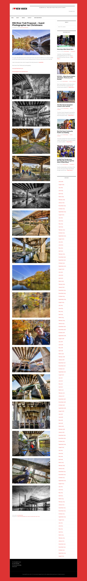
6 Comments (73, 51)
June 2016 (61, 417)
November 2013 (62, 510)
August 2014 (61, 483)
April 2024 (61, 226)
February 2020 (62, 284)
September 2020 (62, 266)
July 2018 (61, 341)
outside (31, 516)
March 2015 (61, 462)
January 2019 (61, 323)
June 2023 (61, 245)
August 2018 (61, 338)
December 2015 (62, 435)
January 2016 (61, 432)
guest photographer (21, 516)
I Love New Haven (20, 8)
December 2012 (62, 544)
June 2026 (61, 181)
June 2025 (61, 190)
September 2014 (62, 480)
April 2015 (61, 459)
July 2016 (61, 414)
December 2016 (62, 399)
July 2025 (61, 187)
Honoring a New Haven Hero (65, 49)
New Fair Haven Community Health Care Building (65, 131)
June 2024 (61, 220)
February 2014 (62, 501)
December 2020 (62, 260)
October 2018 (62, 332)
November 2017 (62, 365)
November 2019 (62, 293)
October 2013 (62, 513)
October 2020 (62, 263)
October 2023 (62, 232)
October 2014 (62, 477)
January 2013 (61, 541)
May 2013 (61, 529)
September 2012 (62, 553)
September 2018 (62, 335)
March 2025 (61, 196)
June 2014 (61, 489)
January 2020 (61, 287)
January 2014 (61, 504)
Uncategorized (20, 515)
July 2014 (61, 486)
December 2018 (62, 326)
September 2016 (62, 408)
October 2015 (62, 441)
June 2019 (61, 308)
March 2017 (61, 390)
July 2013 (61, 522)
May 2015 (61, 456)
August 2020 (61, 269)
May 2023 (61, 248)
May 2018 (61, 347)
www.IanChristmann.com (17, 68)
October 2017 (62, 368)
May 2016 (61, 420)
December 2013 (62, 507)
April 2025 (61, 193)
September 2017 (62, 371)
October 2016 (62, 405)
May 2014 (61, 492)
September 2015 (62, 444)
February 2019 (62, 320)
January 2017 (61, 396)
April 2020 (61, 278)
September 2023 (62, 236)
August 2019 (61, 302)
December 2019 (62, 290)
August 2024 (61, 214)
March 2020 (61, 281)
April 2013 (61, 532)
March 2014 (61, 498)
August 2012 (61, 556)
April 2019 (61, 314)
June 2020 (61, 275)
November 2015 (62, 438)
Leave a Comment (72, 81)
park (34, 516)
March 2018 (61, 353)
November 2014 (62, 474)
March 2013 (61, 535)
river (36, 516)
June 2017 (61, 381)
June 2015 (61, 453)
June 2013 (61, 526)
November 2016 (62, 402)
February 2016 (62, 429)
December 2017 (62, 362)
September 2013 (62, 516)
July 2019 (61, 305)
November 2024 (62, 205)
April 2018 (61, 350)
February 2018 (62, 356)
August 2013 (61, 519)
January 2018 (61, 359)
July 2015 (61, 450)
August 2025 (61, 184)
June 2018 (61, 344)
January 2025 (61, 202)
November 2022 (62, 257)
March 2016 (61, 426)
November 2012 (62, 547)
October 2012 (62, 550)
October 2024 (62, 208)
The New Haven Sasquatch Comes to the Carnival (65, 105)
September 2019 (62, 299)
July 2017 (61, 377)
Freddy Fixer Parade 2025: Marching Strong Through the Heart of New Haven (65, 161)
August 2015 (61, 447)
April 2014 (61, 495)
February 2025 (62, 199)
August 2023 (61, 239)
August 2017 (61, 374)
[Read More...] (71, 87)
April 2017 (61, 387)
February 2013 (62, 538)
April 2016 (61, 423)
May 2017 (61, 384)
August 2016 (61, 411)
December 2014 (62, 471)
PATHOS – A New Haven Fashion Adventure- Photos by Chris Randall (66, 78)
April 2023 (61, 251)
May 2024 (61, 223)
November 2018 (62, 329)
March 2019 (61, 317)
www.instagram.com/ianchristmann (20, 71)
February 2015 (62, 465)
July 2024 (61, 217)
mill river (28, 516)
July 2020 (61, 272)
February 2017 (62, 393)
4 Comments (72, 164)
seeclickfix (41, 62)
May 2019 (61, 311)
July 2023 (61, 242)
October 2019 (62, 296)
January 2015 (61, 468)
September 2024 (62, 211)
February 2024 (62, 229)
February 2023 (62, 254)
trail (39, 516)
